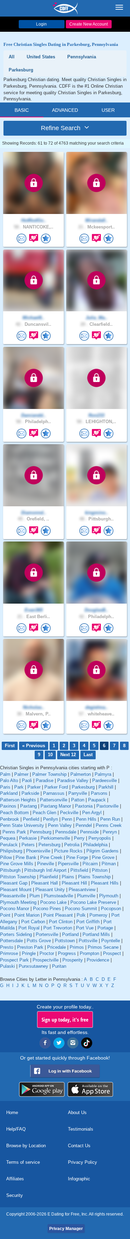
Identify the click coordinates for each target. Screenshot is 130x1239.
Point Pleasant (58, 915)
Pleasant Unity (50, 889)
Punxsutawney (33, 966)
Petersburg (49, 844)
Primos (77, 947)
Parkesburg (83, 787)
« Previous (33, 745)
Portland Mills (96, 934)
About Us (77, 1112)
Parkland (9, 793)
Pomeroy (98, 915)
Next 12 (68, 754)
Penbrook (9, 819)
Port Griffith (87, 921)
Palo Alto (9, 780)
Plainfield (49, 876)
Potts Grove (39, 940)
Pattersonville (53, 799)
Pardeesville (104, 780)
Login (41, 24)
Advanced (65, 110)
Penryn (110, 832)
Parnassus (53, 793)
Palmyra (103, 774)
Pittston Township (18, 876)
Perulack (9, 844)
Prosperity (72, 960)
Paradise (44, 780)
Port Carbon (33, 921)
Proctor (47, 953)
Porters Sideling (16, 934)
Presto (6, 947)
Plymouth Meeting (18, 902)
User (108, 110)
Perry (79, 838)
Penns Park (14, 832)
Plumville (86, 895)
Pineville (45, 863)
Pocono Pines (47, 908)
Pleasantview (82, 889)
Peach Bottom (14, 812)
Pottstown (65, 940)
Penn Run (110, 819)
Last (88, 754)
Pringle (29, 953)
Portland (70, 934)
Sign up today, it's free (65, 1019)
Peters (28, 844)
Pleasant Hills (105, 883)
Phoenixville (38, 850)
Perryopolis (99, 838)
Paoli (27, 780)
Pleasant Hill (74, 883)
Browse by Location (26, 1145)
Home (12, 1112)
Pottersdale (11, 940)
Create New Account (88, 24)
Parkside (30, 793)
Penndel (84, 825)
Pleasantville (13, 895)
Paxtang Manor (56, 806)
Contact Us (79, 1145)
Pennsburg (40, 832)
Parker (34, 787)
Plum (34, 895)
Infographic (79, 1178)
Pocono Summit (81, 908)
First (10, 745)
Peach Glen (44, 812)
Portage (105, 927)
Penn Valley (60, 825)
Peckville (69, 812)
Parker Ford (56, 787)
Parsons (99, 793)
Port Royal (29, 927)
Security (14, 1195)
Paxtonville (107, 806)
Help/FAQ (16, 1129)
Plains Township (94, 876)
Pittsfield (79, 870)
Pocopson (111, 908)
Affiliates (15, 1178)
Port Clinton (60, 921)
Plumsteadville (58, 895)
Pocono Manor (14, 908)
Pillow (6, 857)
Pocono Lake (53, 902)
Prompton (89, 953)
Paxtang (28, 806)
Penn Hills (86, 819)
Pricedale (56, 947)
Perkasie (28, 838)
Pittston (99, 870)
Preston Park (30, 947)
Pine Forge (77, 857)
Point (5, 915)
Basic (22, 110)
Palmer (21, 774)
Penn (67, 819)
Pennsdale (65, 832)
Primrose (9, 953)
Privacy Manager (66, 1228)
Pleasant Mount (16, 889)
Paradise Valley (72, 780)
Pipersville (68, 863)
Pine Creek (51, 857)
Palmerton (80, 774)
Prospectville (46, 960)
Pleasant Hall (44, 883)
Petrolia (71, 844)
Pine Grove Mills (16, 863)
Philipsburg (11, 850)
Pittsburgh (10, 870)
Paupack (97, 799)
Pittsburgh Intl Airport (45, 870)
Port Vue (85, 927)
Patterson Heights (18, 799)
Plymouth (108, 895)
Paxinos (8, 806)
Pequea (7, 838)
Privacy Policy (82, 1162)
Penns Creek (109, 825)
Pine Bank (26, 857)
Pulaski (7, 966)
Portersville (47, 934)
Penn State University (22, 825)
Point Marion (27, 915)
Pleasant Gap (13, 883)
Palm (5, 774)
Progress (67, 953)
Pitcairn (90, 863)
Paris (5, 787)
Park (19, 787)
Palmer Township (49, 774)
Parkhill (105, 787)
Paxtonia (84, 806)
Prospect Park (14, 960)
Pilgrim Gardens (102, 850)
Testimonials (80, 1129)
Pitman (109, 863)
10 (50, 754)
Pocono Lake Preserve (93, 902)
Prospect (112, 953)
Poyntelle (110, 940)
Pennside (89, 832)
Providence (98, 960)
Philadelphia (95, 844)
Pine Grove (103, 857)
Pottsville (88, 940)
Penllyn (50, 819)
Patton (77, 799)
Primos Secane (103, 947)
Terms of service (23, 1162)
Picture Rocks (68, 850)
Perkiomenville (55, 838)
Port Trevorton (57, 927)
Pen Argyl (92, 812)
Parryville (77, 793)
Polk (81, 915)
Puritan (59, 966)
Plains (68, 876)
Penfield (31, 819)
